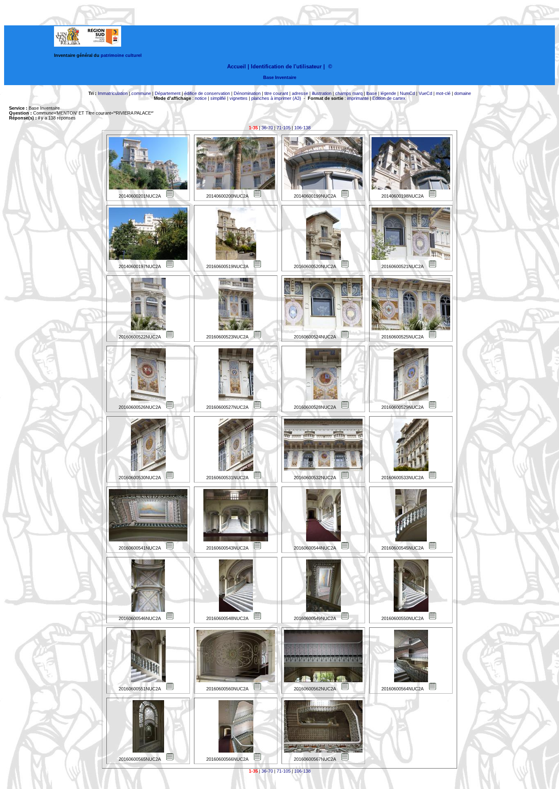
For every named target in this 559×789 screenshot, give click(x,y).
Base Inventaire (279, 77)
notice (201, 98)
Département (167, 93)
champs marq (349, 93)
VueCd (425, 93)
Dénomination (247, 93)
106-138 (302, 127)
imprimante (358, 98)
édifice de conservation (207, 93)
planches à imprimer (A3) (276, 98)
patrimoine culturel (121, 55)
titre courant (276, 93)
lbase (371, 93)
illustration (321, 93)
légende (388, 93)
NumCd (407, 93)
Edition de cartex (389, 98)
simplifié (218, 98)
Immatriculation (113, 93)
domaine (462, 93)
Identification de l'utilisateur (286, 66)
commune (141, 93)
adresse (300, 93)
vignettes (239, 98)
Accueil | (238, 66)
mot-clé (443, 93)
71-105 (284, 127)
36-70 (267, 127)
